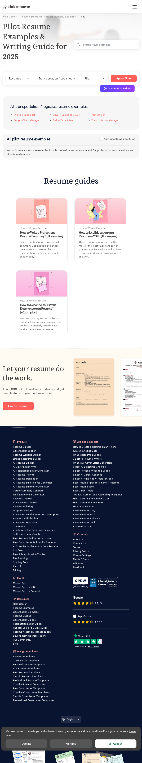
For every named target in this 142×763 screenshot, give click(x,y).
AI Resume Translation (25, 478)
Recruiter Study (82, 526)
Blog (15, 643)
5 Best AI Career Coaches (87, 474)
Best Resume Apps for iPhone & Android (96, 482)
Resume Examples (23, 607)
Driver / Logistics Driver (66, 114)
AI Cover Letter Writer (25, 466)
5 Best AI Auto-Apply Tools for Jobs (93, 478)
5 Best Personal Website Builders (91, 470)
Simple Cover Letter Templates (30, 696)
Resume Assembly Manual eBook (32, 631)
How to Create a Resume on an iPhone (95, 446)
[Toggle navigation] (134, 6)
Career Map (19, 526)
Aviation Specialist (24, 114)
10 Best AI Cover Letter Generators (92, 462)
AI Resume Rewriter (24, 474)
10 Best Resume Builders (87, 454)
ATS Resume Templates (26, 668)
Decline (26, 743)
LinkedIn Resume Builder (27, 458)
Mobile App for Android (26, 590)
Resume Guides (22, 615)
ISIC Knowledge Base (85, 450)
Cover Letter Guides (24, 619)
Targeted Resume (23, 510)
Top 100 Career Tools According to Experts (97, 494)
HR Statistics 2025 (83, 506)
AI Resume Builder (23, 462)
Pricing (17, 570)
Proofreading (20, 558)
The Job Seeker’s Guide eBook (30, 627)
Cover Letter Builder (24, 450)
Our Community (22, 639)
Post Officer (98, 114)
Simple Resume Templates (28, 676)
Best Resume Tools (84, 486)
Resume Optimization (25, 518)
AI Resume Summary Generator (31, 486)
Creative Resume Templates (29, 684)
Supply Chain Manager (27, 120)
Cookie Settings (82, 555)
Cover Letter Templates (26, 660)
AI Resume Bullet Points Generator (32, 482)
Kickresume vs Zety (84, 510)
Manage (71, 743)
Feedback (78, 567)
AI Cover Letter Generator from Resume (35, 546)
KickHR (17, 566)
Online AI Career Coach (26, 534)
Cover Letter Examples (26, 611)
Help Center (20, 603)
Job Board (18, 550)
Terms (76, 547)
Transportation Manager (105, 120)
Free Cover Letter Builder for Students (34, 542)
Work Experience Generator (28, 494)
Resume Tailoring (23, 506)
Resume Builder (22, 446)
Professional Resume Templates (31, 680)
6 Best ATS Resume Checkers (89, 466)
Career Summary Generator (28, 490)
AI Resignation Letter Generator (31, 470)
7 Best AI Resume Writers (87, 458)
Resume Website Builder (27, 454)
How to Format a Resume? (88, 502)
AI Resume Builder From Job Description (36, 514)
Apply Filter (123, 78)
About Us (78, 539)
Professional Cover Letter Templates (33, 700)
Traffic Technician (63, 120)
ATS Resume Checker (25, 502)
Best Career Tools (83, 490)
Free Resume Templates (27, 672)
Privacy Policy (81, 551)
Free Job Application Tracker (29, 554)
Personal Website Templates (29, 664)
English (71, 719)
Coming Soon (20, 562)
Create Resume (18, 405)
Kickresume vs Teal (84, 522)
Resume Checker (22, 498)
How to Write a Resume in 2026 (91, 498)
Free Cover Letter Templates (29, 688)
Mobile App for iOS (24, 586)
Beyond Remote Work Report (29, 635)
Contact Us (79, 543)
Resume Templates (24, 656)
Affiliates (78, 563)
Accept (117, 743)
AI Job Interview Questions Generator (34, 530)
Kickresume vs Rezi (84, 514)
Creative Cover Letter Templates (31, 692)
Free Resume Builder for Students (32, 538)
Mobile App (19, 583)
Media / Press (81, 559)
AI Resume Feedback (25, 522)
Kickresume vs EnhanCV (86, 518)
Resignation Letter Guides (28, 623)
